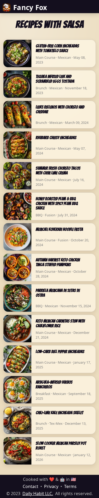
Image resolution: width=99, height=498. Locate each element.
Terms (70, 486)
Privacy (51, 486)
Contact (30, 486)
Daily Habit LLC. (37, 493)
